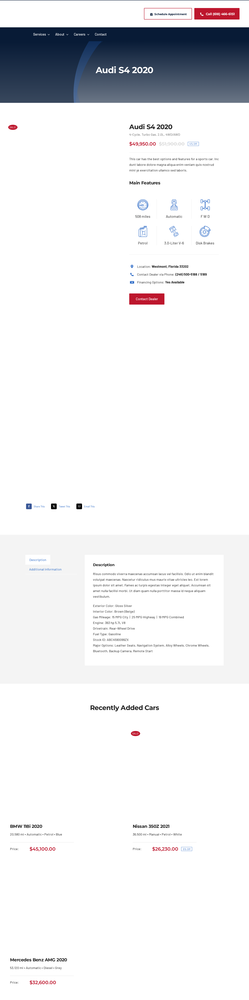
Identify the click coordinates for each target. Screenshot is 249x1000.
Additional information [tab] (45, 569)
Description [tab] (37, 560)
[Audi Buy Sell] (62, 305)
